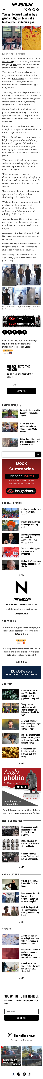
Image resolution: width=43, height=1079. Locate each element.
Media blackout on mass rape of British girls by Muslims (30, 843)
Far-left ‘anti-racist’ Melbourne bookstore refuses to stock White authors (28, 427)
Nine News (16, 105)
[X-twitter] (25, 9)
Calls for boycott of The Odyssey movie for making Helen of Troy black (30, 911)
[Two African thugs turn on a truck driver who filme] (32, 1056)
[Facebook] (29, 9)
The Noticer (21, 4)
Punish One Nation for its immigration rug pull (30, 524)
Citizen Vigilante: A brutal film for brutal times (30, 883)
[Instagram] (33, 9)
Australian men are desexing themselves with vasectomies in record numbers (30, 939)
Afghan (13, 65)
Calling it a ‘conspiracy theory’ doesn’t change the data (31, 563)
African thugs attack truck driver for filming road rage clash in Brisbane (30, 442)
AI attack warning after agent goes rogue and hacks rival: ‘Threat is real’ (31, 724)
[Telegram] (37, 9)
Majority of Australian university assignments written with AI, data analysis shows (31, 738)
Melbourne (7, 62)
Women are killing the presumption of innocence (30, 551)
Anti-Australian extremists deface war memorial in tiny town (30, 413)
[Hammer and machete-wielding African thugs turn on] (11, 1056)
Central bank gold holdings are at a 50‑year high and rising (28, 752)
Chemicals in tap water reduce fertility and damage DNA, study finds (30, 967)
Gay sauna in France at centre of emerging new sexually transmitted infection (30, 953)
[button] (4, 9)
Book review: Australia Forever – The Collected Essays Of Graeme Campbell (30, 897)
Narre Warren (18, 79)
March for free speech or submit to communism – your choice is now (30, 538)
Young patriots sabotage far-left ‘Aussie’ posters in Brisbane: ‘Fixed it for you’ (30, 709)
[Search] (38, 454)
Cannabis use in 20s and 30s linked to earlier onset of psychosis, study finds (30, 694)
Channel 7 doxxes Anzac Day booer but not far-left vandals (30, 856)
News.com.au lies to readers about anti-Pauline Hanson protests (29, 830)
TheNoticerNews (24, 1035)
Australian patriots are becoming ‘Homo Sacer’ (31, 511)
